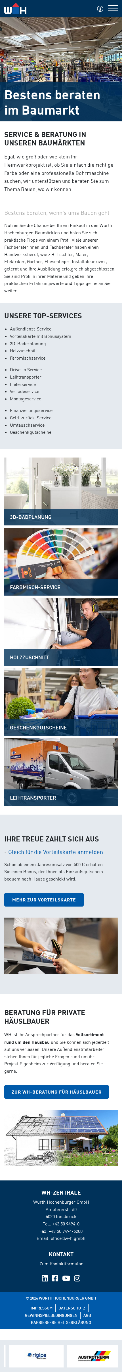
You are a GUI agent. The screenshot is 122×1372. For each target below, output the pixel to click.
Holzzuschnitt (29, 657)
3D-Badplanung (31, 517)
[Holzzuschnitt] (61, 631)
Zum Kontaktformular (61, 1263)
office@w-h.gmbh (68, 1238)
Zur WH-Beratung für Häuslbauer (57, 1091)
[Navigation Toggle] (113, 8)
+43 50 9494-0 (65, 1224)
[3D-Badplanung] (61, 491)
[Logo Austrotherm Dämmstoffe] (90, 1356)
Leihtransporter (33, 798)
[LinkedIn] (45, 1279)
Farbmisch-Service (35, 587)
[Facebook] (55, 1279)
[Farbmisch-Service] (61, 561)
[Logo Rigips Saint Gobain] (32, 1356)
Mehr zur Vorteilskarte (44, 899)
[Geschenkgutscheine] (61, 701)
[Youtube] (66, 1279)
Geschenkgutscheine (38, 727)
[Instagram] (77, 1279)
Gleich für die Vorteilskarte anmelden (55, 851)
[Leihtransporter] (61, 771)
